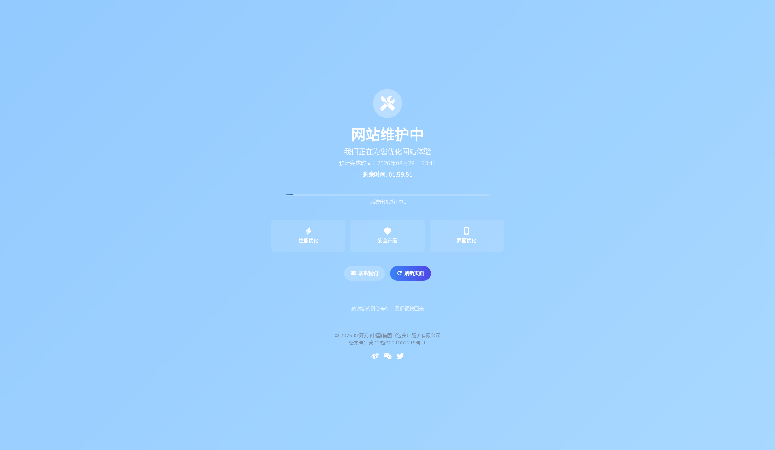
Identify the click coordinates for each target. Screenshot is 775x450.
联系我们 (368, 273)
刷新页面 (414, 273)
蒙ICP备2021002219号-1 (397, 343)
